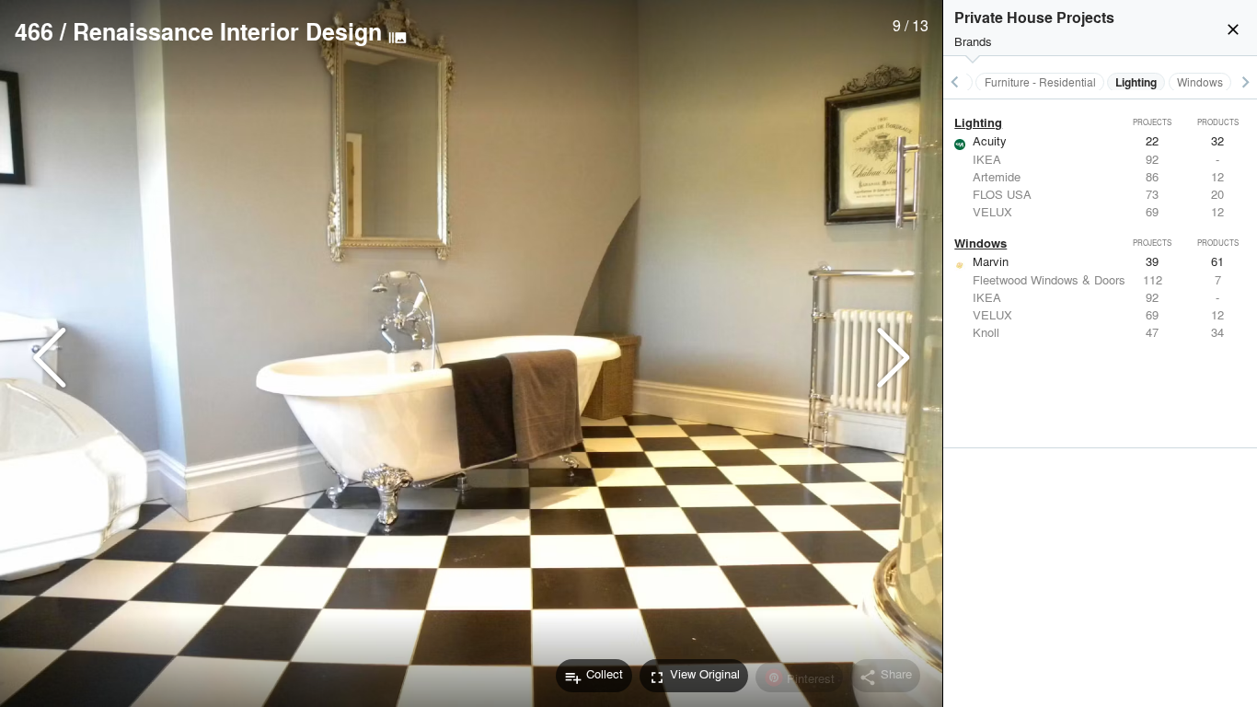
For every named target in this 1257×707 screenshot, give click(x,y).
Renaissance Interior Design (227, 31)
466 (34, 31)
